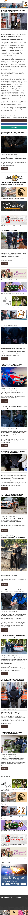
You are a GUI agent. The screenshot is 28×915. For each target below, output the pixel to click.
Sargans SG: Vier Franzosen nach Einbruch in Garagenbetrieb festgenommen (13, 324)
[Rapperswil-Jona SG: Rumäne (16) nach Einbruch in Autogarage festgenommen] (14, 418)
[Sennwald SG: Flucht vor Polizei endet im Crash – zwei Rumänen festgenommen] (14, 240)
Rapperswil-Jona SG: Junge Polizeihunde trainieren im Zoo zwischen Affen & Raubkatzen (13, 536)
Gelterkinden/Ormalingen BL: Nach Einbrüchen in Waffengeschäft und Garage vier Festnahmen (14, 636)
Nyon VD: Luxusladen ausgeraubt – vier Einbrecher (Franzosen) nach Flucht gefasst (12, 590)
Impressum (4, 897)
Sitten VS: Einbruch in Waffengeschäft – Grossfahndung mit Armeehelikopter (11, 365)
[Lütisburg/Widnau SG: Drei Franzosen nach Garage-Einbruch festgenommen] (14, 744)
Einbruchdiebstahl (5, 713)
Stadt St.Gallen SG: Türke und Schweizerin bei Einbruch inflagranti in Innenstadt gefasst (13, 133)
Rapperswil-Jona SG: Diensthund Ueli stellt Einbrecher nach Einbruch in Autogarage (12, 495)
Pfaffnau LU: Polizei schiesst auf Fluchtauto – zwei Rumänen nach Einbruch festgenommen (13, 680)
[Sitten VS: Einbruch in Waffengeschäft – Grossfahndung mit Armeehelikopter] (14, 377)
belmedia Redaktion (12, 32)
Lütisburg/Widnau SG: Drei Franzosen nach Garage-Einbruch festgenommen (12, 733)
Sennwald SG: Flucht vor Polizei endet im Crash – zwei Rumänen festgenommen (14, 229)
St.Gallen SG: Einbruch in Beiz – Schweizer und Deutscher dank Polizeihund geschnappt (13, 452)
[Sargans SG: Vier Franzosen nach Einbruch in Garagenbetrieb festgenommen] (14, 335)
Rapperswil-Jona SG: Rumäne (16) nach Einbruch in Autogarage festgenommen (14, 407)
